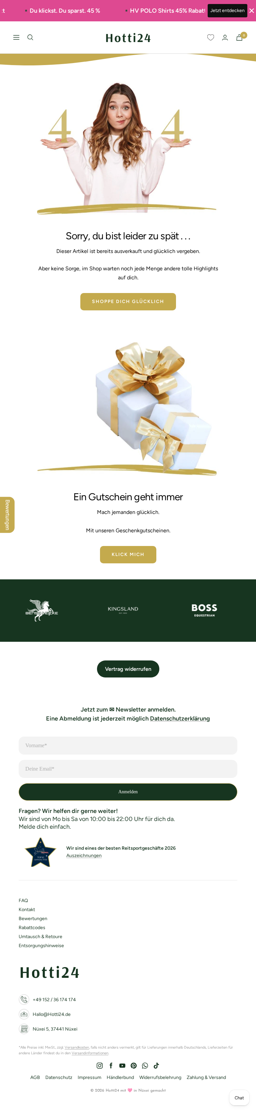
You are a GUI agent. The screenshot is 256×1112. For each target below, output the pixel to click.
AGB (35, 1077)
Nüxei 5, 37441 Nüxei (55, 1029)
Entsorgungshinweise (41, 945)
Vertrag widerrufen (128, 669)
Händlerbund (120, 1077)
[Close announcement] (251, 10)
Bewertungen (33, 918)
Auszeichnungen (84, 855)
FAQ (23, 900)
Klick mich (128, 554)
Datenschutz (58, 1077)
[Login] (225, 37)
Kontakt (27, 909)
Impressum (89, 1077)
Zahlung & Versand (206, 1077)
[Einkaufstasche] (239, 37)
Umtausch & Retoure (40, 936)
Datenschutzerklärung (180, 718)
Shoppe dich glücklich (128, 301)
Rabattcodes (32, 927)
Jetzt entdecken (227, 10)
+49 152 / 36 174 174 (54, 1000)
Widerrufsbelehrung (160, 1077)
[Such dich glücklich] (30, 37)
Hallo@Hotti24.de (52, 1014)
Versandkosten (77, 1047)
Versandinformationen (90, 1053)
